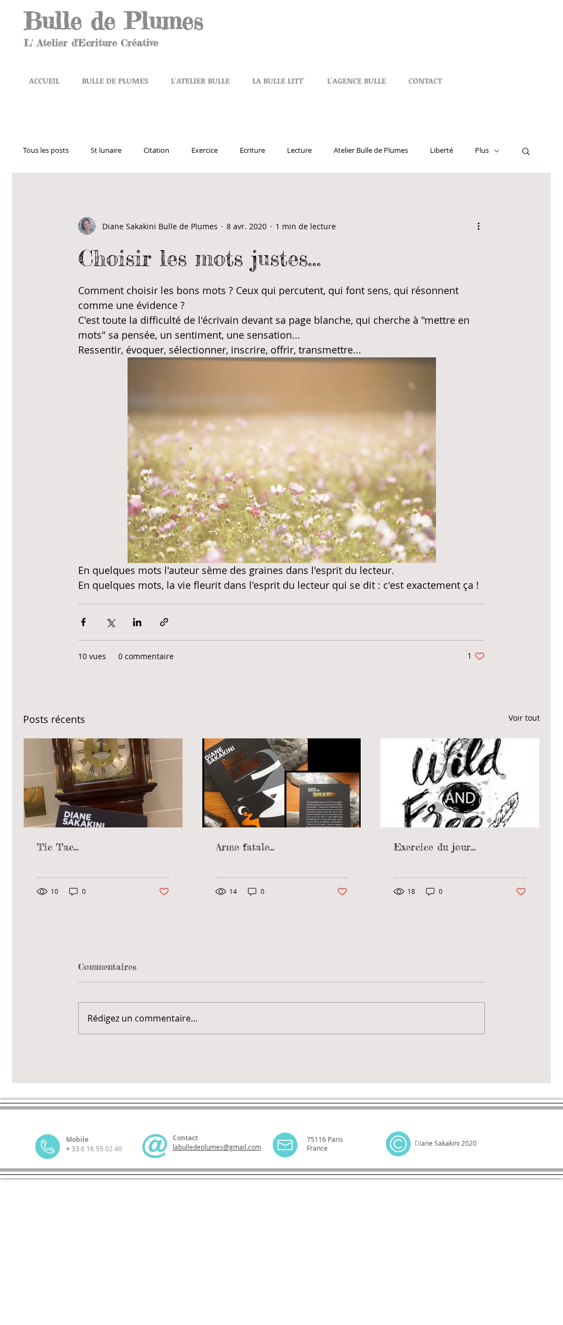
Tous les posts (46, 150)
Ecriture (252, 150)
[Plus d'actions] (478, 226)
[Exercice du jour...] (459, 782)
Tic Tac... (58, 847)
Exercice (204, 150)
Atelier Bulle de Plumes (371, 150)
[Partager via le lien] (164, 622)
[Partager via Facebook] (83, 622)
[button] (526, 150)
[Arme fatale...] (281, 782)
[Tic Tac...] (103, 782)
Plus (482, 150)
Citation (156, 150)
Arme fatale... (245, 847)
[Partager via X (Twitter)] (110, 622)
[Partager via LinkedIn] (137, 622)
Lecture (299, 150)
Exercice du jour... (435, 847)
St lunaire (106, 150)
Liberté (441, 150)
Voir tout (524, 718)
